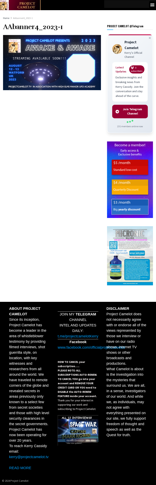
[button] (152, 4)
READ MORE (20, 468)
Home (6, 18)
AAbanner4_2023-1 (23, 18)
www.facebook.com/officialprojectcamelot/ (91, 347)
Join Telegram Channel (132, 111)
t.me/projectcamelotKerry (78, 336)
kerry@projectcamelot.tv (29, 457)
